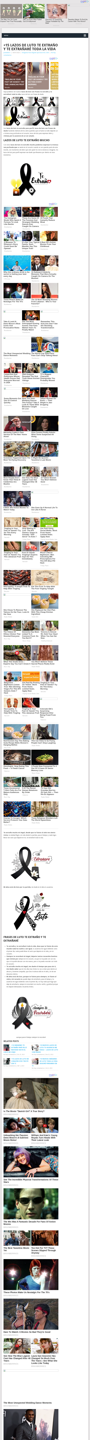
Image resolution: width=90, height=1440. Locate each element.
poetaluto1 (7, 52)
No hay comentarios (10, 1369)
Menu (6, 35)
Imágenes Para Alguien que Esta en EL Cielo (35, 52)
